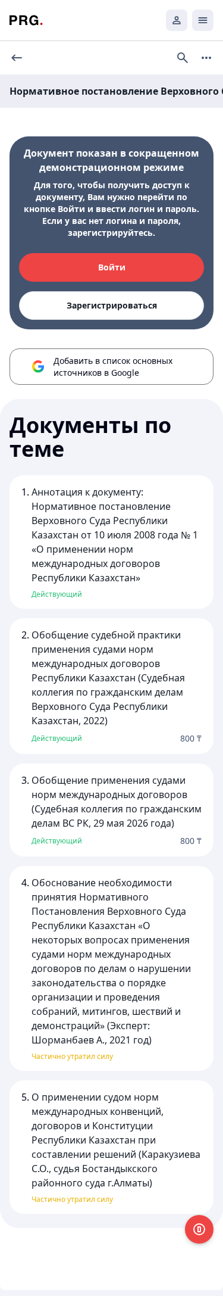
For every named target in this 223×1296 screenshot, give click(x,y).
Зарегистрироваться (112, 305)
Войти (111, 267)
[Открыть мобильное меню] (202, 20)
